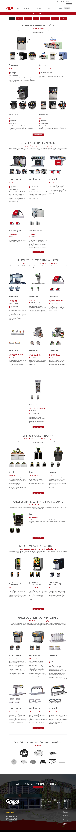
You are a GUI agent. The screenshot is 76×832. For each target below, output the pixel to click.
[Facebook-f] (55, 802)
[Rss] (71, 3)
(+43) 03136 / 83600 (62, 1)
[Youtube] (69, 3)
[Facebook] (67, 3)
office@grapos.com (69, 1)
